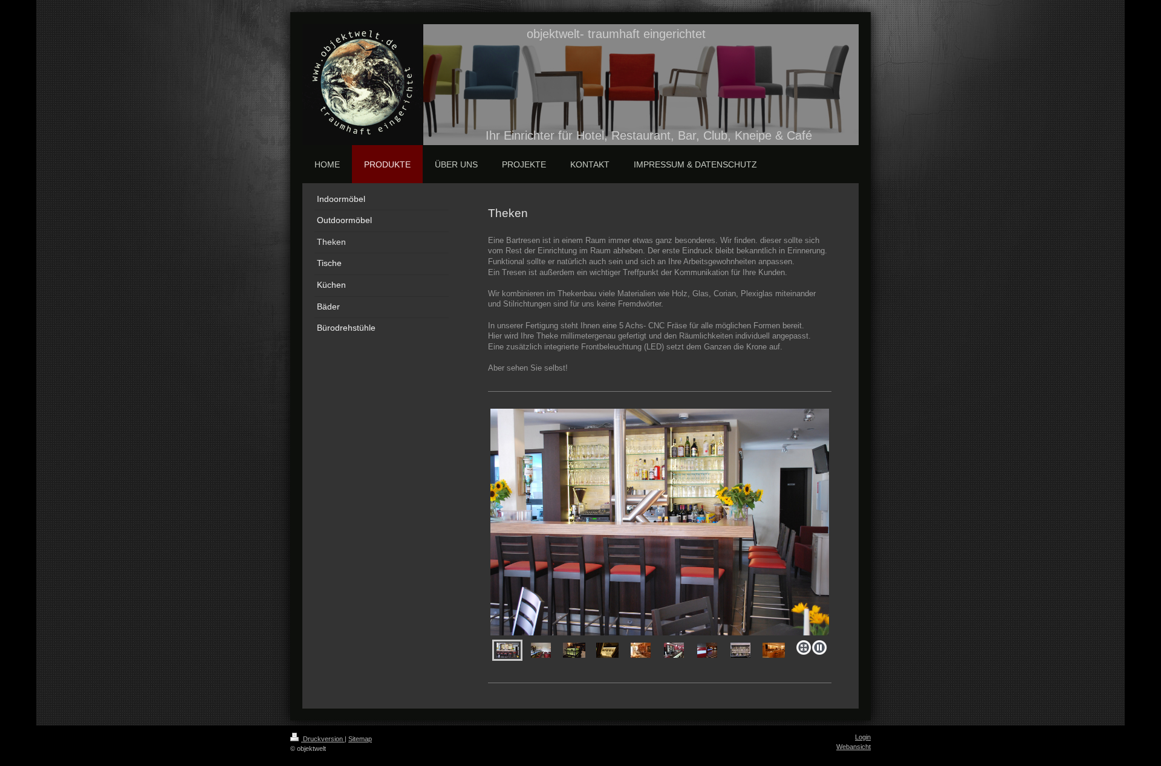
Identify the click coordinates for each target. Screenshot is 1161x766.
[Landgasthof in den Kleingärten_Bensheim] (774, 650)
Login (863, 737)
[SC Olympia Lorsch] (674, 650)
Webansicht (853, 746)
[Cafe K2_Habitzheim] (659, 522)
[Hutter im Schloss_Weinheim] (541, 650)
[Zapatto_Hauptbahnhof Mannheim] (707, 650)
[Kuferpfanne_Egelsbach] (740, 650)
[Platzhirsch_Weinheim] (574, 650)
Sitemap (360, 738)
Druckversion (323, 738)
